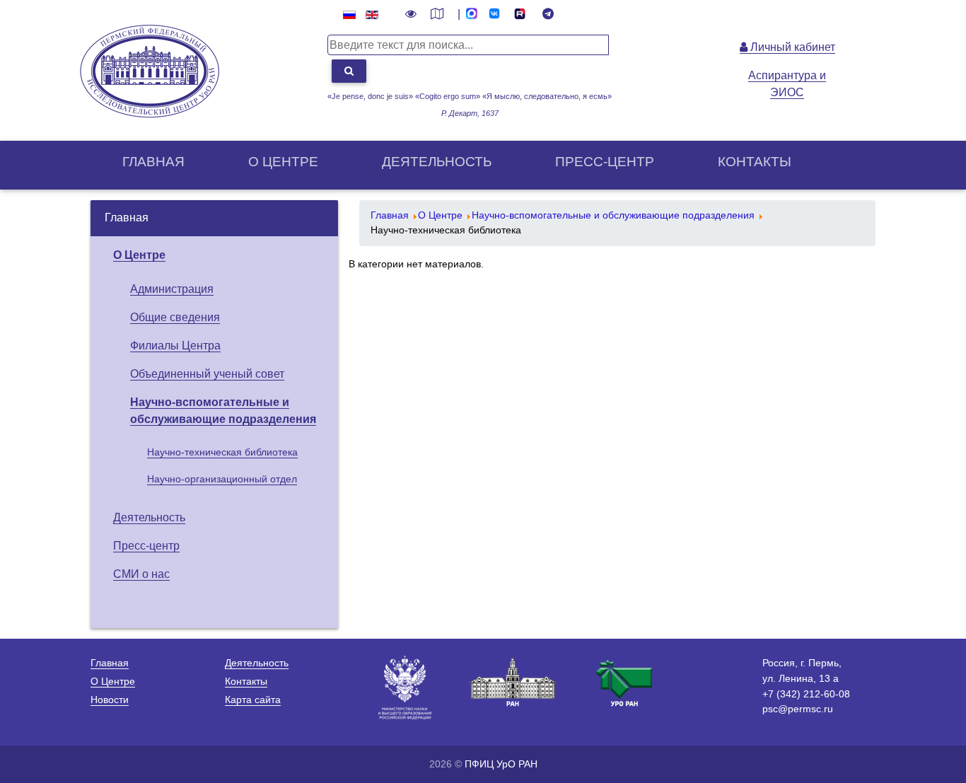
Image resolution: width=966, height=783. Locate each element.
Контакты (754, 161)
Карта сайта (253, 699)
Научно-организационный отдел (222, 479)
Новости (110, 699)
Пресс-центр (604, 161)
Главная (153, 161)
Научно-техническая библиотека (222, 452)
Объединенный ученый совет (207, 374)
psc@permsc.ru (797, 708)
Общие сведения (175, 317)
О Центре (139, 255)
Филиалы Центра (175, 346)
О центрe (283, 161)
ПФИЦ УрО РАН (501, 764)
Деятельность (436, 161)
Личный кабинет (791, 47)
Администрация (172, 289)
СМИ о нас (141, 574)
